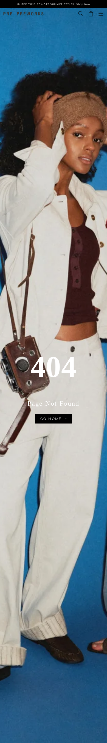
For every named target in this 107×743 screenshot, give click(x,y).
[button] (81, 14)
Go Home (51, 419)
